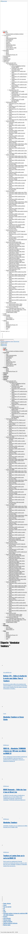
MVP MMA (9, 41)
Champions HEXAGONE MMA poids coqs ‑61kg (17, 247)
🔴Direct (5, 32)
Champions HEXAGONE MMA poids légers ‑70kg (17, 252)
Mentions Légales (6, 925)
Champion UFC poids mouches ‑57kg (17, 69)
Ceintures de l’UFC (11, 63)
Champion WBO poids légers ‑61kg (18, 201)
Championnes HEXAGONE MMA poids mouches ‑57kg (17, 268)
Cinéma (8, 316)
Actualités (6, 50)
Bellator (8, 326)
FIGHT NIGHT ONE (11, 47)
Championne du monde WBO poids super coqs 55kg (17, 225)
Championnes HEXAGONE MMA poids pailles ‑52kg (17, 265)
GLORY (8, 42)
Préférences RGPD (14, 927)
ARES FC (8, 43)
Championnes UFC (14, 90)
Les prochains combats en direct (14, 34)
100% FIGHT (9, 46)
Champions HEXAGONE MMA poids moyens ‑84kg (17, 257)
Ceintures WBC (10, 121)
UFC (7, 36)
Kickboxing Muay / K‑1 (12, 324)
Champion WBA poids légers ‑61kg (18, 165)
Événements (6, 56)
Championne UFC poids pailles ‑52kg (17, 92)
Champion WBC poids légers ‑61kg (18, 144)
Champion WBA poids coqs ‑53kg (18, 156)
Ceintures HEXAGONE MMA (13, 242)
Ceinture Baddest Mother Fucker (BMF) (18, 66)
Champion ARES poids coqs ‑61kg (18, 274)
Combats (5, 57)
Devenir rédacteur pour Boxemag (10, 341)
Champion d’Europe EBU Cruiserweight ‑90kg (13, 311)
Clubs (4, 313)
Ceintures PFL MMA (11, 102)
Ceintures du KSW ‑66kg (15, 305)
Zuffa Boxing (9, 39)
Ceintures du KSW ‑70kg (15, 304)
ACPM (14, 929)
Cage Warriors (10, 49)
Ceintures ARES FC (11, 270)
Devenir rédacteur (7, 903)
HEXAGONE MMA (11, 45)
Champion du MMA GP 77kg (16, 308)
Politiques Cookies (7, 920)
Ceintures (6, 61)
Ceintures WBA (10, 154)
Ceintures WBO (10, 191)
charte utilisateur (7, 918)
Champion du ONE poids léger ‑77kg (16, 309)
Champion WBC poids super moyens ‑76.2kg (16, 131)
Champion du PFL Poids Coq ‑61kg (18, 119)
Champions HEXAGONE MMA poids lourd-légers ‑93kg (17, 260)
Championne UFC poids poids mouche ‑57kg (19, 94)
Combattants (6, 58)
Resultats (5, 916)
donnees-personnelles (7, 921)
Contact (5, 905)
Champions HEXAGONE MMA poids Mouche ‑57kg (17, 244)
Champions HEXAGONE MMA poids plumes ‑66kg (17, 249)
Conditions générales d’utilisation (10, 923)
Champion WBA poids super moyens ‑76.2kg (16, 178)
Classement (6, 60)
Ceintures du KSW (11, 302)
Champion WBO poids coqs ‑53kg (18, 192)
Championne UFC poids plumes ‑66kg (17, 100)
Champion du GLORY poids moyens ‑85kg (16, 237)
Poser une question (7, 907)
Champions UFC (13, 64)
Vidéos (5, 320)
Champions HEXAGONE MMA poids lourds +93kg (17, 263)
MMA (7, 52)
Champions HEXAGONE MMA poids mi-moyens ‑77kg (17, 255)
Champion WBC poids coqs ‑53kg (18, 153)
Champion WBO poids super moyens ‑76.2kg (16, 214)
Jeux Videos (9, 318)
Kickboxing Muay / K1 (11, 54)
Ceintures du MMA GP (12, 306)
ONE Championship (11, 38)
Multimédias (6, 315)
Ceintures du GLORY (11, 230)
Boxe (7, 53)
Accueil (5, 31)
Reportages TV (10, 319)
